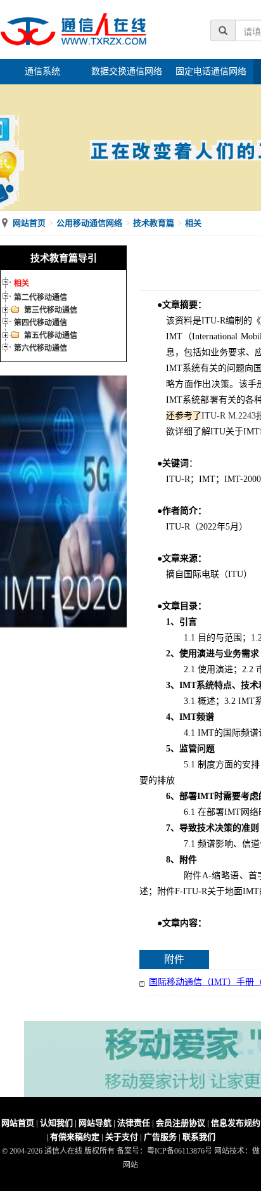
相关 (193, 223)
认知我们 (56, 1123)
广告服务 (160, 1137)
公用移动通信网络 (89, 223)
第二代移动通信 (40, 297)
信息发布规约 (235, 1123)
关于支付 (121, 1137)
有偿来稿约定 (74, 1137)
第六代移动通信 (40, 348)
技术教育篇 (153, 223)
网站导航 (95, 1123)
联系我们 (198, 1137)
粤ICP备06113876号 (179, 1151)
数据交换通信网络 (126, 71)
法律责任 (133, 1123)
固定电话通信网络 (210, 71)
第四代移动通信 (40, 322)
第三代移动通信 (50, 310)
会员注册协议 (180, 1123)
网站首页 (29, 223)
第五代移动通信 (50, 335)
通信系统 (42, 71)
